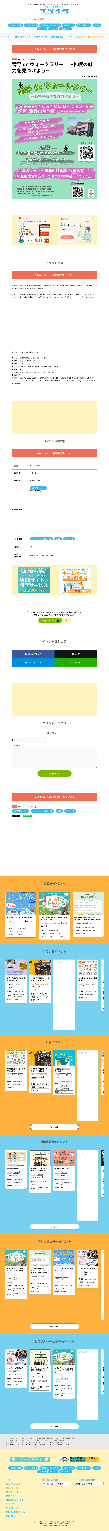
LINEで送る (76, 663)
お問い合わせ (10, 1516)
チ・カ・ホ (42, 29)
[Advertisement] (54, 324)
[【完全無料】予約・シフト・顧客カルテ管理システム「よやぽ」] (34, 230)
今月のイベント (41, 36)
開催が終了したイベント (14, 1500)
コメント (16, 745)
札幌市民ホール (66, 29)
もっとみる (54, 1127)
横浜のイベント (52, 1523)
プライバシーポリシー (13, 1508)
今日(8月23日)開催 (15, 25)
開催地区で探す (58, 36)
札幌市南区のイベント (38, 488)
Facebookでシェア (33, 654)
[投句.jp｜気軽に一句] (75, 230)
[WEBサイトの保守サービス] (34, 580)
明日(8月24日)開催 (31, 25)
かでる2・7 (53, 29)
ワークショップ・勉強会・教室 (41, 539)
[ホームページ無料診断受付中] (75, 580)
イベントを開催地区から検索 (84, 1480)
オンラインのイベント (64, 1523)
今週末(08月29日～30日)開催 (50, 25)
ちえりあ (97, 25)
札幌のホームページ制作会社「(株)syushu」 (56, 1525)
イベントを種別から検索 (49, 1480)
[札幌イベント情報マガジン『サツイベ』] (54, 10)
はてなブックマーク (33, 663)
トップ (8, 36)
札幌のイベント (42, 1523)
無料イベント (69, 539)
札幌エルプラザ (68, 25)
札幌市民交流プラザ (83, 25)
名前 (13, 740)
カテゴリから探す (76, 36)
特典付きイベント (23, 36)
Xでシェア (76, 654)
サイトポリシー (11, 1504)
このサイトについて (12, 1484)
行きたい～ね (49, 620)
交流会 (58, 539)
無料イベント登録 (96, 36)
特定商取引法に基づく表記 (15, 1512)
